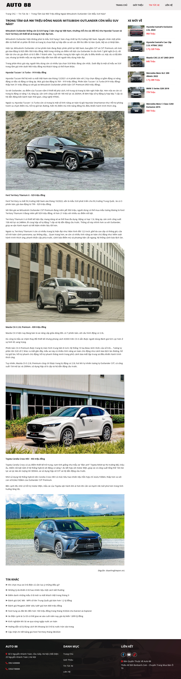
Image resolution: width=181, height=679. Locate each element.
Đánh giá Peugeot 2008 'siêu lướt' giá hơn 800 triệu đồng (35, 605)
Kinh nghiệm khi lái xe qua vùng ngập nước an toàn (32, 621)
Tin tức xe (68, 665)
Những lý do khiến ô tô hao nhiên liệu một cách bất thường (36, 590)
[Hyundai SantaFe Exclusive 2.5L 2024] (136, 30)
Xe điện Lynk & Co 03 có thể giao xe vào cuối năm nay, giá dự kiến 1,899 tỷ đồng (45, 616)
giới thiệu (138, 5)
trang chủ (121, 5)
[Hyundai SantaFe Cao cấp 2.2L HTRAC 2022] (136, 46)
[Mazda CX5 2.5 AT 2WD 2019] (136, 61)
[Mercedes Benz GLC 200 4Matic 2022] (136, 77)
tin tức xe (154, 5)
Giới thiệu (68, 660)
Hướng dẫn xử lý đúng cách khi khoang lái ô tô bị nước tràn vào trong (41, 626)
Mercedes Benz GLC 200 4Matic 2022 (157, 74)
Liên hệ (66, 671)
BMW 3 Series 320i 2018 (157, 88)
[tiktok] (134, 655)
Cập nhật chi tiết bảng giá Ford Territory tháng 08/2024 (34, 632)
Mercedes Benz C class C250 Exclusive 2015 (160, 105)
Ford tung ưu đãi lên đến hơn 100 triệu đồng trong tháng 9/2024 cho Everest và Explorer (50, 611)
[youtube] (129, 654)
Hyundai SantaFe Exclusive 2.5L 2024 (159, 28)
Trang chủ (68, 654)
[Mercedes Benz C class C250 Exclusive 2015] (136, 107)
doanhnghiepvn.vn (115, 570)
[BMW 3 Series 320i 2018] (136, 92)
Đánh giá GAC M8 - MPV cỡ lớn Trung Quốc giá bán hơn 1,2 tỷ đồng (40, 600)
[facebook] (123, 654)
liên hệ (169, 5)
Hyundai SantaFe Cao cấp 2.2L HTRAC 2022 (158, 44)
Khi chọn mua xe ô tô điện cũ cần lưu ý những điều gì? (34, 584)
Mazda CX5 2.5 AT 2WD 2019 (160, 57)
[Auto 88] (20, 5)
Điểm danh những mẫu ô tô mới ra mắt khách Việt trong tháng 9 (38, 595)
